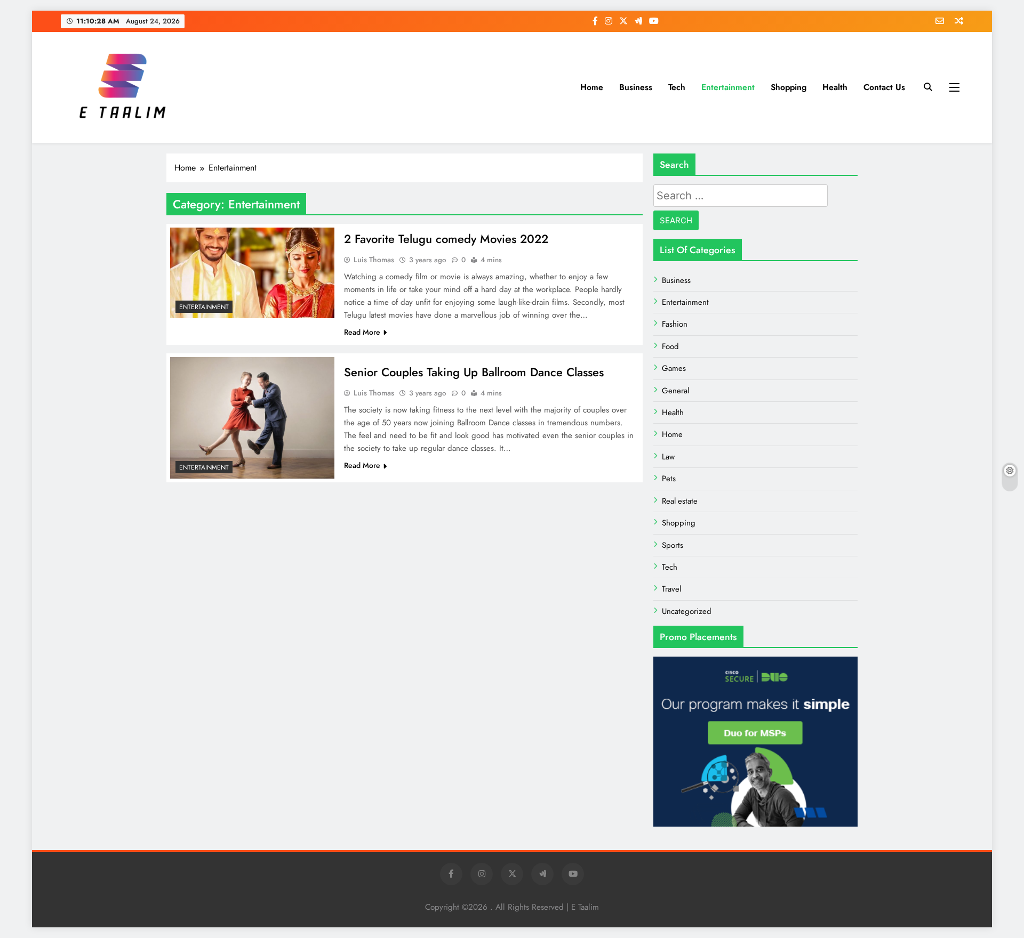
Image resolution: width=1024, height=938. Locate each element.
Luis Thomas (374, 259)
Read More (362, 332)
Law (668, 457)
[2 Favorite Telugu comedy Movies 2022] (252, 273)
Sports (672, 545)
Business (635, 87)
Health (834, 87)
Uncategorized (686, 611)
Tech (676, 87)
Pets (669, 478)
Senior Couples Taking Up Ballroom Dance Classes (474, 372)
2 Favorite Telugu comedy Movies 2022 (446, 238)
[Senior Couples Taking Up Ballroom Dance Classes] (252, 418)
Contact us (884, 87)
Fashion (674, 324)
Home (591, 87)
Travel (671, 589)
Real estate (680, 501)
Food (670, 346)
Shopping (788, 87)
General (675, 391)
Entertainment (728, 87)
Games (674, 368)
